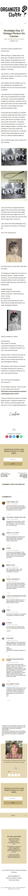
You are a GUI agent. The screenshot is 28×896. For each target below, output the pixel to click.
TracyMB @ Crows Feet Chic (16, 517)
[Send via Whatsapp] (21, 436)
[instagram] (12, 775)
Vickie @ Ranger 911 (13, 579)
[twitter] (15, 775)
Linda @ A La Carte (12, 532)
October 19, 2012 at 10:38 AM (12, 662)
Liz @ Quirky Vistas (12, 684)
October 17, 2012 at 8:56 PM (12, 503)
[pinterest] (19, 775)
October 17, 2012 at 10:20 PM (12, 550)
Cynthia (9, 622)
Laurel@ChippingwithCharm (16, 596)
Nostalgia (17, 39)
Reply (8, 514)
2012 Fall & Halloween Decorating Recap (23, 475)
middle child (10, 565)
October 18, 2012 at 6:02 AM (12, 581)
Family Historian (8, 39)
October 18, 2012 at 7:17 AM (12, 612)
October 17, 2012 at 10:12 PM (12, 534)
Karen (8, 548)
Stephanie (9, 638)
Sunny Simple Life (12, 502)
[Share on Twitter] (14, 436)
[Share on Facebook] (10, 436)
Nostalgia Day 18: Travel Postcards (5, 475)
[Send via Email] (17, 436)
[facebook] (9, 775)
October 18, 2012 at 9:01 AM (12, 624)
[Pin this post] (6, 436)
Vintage (22, 39)
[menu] (1, 24)
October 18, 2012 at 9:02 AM (12, 640)
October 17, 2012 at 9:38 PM (12, 519)
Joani (8, 610)
